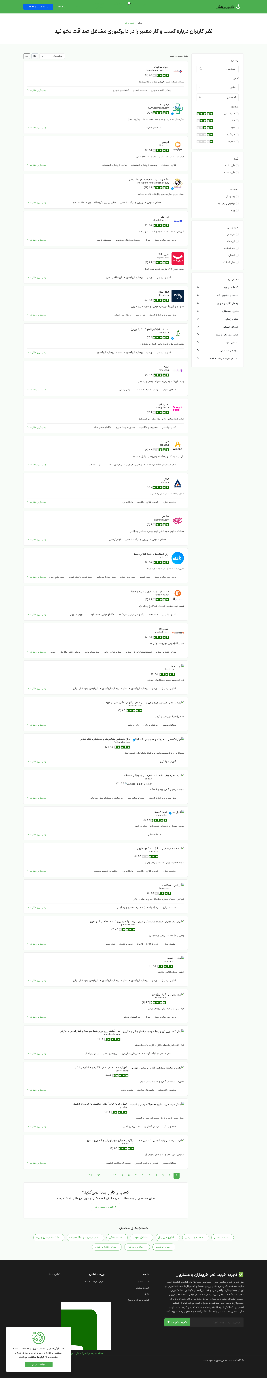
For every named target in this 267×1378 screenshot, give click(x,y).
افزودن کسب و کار (104, 1207)
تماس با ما (54, 1274)
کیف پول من (159, 994)
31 (90, 1175)
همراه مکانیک (161, 67)
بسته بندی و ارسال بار (127, 907)
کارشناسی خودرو (121, 90)
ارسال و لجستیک (150, 907)
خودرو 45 (164, 629)
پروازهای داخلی (114, 465)
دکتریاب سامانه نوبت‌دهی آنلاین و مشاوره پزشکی (102, 1067)
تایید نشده (229, 172)
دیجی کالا (163, 254)
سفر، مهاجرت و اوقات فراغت (162, 315)
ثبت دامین (110, 944)
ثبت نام (62, 7)
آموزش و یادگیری (168, 761)
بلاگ (146, 1294)
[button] (178, 71)
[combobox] (218, 87)
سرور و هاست (125, 944)
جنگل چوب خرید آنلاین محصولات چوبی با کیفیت (100, 1104)
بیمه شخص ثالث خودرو (80, 577)
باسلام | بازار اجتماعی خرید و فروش (123, 702)
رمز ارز (147, 240)
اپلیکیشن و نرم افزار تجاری (85, 688)
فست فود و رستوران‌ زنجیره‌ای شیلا (150, 591)
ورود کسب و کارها (38, 7)
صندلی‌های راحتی (131, 1126)
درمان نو (164, 105)
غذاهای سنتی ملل (102, 427)
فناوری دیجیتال (168, 165)
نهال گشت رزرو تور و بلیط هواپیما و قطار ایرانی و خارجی (90, 1031)
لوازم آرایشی (125, 390)
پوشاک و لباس (150, 725)
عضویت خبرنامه (179, 1322)
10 (114, 1175)
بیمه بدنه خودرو (127, 577)
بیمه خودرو (144, 577)
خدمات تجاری (169, 502)
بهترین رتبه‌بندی (226, 203)
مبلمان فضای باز (151, 1126)
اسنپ (170, 958)
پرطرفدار (230, 196)
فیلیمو (165, 142)
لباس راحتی (133, 725)
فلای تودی (163, 292)
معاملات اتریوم (104, 240)
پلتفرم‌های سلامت (145, 1090)
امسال (231, 255)
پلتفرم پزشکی (126, 1090)
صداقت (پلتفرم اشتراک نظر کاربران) (150, 329)
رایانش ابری (127, 502)
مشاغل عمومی (153, 202)
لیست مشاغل (142, 1288)
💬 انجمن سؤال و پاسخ (122, 5)
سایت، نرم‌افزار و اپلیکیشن (114, 165)
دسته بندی (143, 1282)
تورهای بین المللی (122, 315)
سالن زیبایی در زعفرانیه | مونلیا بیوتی (149, 179)
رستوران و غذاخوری (148, 427)
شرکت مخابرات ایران (147, 848)
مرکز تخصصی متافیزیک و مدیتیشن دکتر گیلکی (105, 739)
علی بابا (165, 442)
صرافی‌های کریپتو (132, 1017)
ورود (78, 7)
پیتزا (72, 614)
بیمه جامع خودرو (56, 577)
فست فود (153, 614)
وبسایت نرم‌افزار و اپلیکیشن (143, 165)
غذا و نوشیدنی (168, 427)
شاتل (166, 479)
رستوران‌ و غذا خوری (125, 427)
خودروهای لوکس (91, 652)
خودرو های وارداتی (112, 652)
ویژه (233, 210)
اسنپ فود (163, 404)
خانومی (165, 517)
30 (98, 1175)
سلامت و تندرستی (152, 128)
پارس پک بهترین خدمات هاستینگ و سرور (112, 921)
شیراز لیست (160, 812)
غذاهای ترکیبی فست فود (102, 614)
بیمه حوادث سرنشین (105, 577)
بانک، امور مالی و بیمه (165, 240)
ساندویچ (82, 614)
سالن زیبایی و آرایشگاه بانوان (101, 202)
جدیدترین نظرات (38, 90)
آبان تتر (165, 217)
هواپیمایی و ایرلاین (135, 465)
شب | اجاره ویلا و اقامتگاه (138, 775)
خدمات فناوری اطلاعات (147, 502)
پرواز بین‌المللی (96, 465)
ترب (173, 666)
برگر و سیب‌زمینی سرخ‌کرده (131, 614)
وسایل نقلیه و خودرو (160, 90)
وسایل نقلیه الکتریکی (69, 652)
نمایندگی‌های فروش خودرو (138, 652)
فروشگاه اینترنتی (114, 277)
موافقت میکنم (38, 1364)
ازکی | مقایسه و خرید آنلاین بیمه (151, 554)
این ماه (231, 241)
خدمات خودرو (140, 90)
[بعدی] (84, 1176)
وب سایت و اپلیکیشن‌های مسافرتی (106, 798)
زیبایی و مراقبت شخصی (131, 202)
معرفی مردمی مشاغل (99, 5)
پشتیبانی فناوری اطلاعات (106, 871)
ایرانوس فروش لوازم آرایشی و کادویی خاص (110, 1140)
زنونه (166, 367)
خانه (145, 5)
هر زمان (231, 234)
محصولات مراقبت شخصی (118, 1163)
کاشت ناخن (78, 202)
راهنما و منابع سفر (136, 798)
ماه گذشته (229, 248)
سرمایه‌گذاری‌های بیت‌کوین (127, 240)
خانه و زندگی (169, 1126)
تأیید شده (230, 165)
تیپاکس (166, 885)
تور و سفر (140, 315)
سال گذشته (229, 262)
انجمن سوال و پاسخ (138, 1300)
